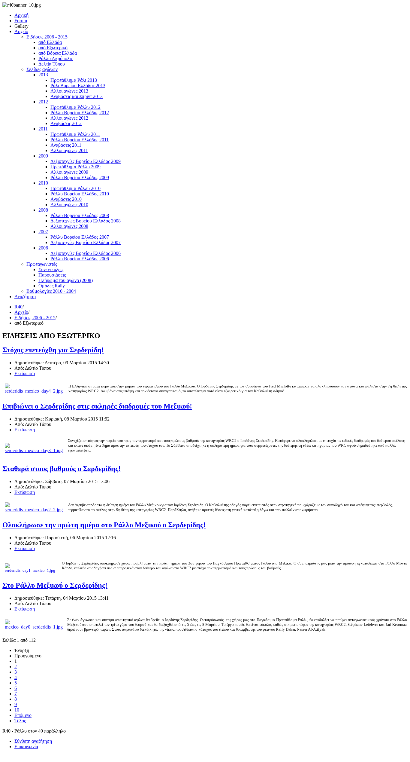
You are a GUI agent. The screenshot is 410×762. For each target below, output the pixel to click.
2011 (43, 128)
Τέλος (20, 720)
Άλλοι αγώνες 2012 (69, 118)
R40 (18, 306)
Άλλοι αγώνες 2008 (69, 226)
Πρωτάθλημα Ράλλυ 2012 (75, 107)
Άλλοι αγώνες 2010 (69, 204)
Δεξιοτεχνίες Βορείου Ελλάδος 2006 (85, 253)
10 (16, 709)
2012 (43, 101)
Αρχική (21, 15)
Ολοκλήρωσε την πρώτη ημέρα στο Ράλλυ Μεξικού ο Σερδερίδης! (104, 525)
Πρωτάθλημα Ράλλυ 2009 (75, 166)
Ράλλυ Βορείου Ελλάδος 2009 (79, 177)
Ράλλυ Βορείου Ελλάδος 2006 (79, 258)
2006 (43, 247)
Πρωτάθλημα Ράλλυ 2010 (75, 188)
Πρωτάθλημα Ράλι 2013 (73, 80)
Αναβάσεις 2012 (66, 123)
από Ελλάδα (50, 42)
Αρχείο (21, 31)
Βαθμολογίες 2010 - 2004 (51, 291)
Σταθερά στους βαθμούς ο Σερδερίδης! (61, 469)
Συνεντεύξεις (50, 269)
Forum (20, 20)
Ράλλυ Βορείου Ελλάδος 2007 (79, 237)
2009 (43, 155)
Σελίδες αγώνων (42, 69)
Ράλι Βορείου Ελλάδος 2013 (77, 85)
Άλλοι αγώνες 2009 (69, 172)
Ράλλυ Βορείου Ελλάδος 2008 (79, 215)
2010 (43, 182)
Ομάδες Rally (51, 285)
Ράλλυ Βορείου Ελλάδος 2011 (79, 139)
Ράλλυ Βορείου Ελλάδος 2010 (79, 193)
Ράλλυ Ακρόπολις (55, 58)
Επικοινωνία (26, 746)
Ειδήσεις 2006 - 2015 (47, 36)
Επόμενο (23, 715)
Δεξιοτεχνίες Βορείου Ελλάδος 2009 (85, 161)
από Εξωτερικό (53, 47)
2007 (43, 231)
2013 (43, 74)
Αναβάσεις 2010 (66, 199)
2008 (43, 210)
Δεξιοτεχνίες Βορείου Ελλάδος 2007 (85, 242)
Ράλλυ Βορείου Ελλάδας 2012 (79, 112)
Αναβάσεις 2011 (65, 145)
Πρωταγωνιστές (41, 264)
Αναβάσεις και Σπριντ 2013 (76, 96)
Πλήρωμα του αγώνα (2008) (65, 280)
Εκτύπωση (24, 373)
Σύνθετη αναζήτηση (33, 741)
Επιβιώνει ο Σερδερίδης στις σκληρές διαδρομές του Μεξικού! (97, 406)
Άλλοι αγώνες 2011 (69, 150)
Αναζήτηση (25, 296)
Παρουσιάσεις (52, 274)
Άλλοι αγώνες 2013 (69, 90)
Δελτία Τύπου (51, 63)
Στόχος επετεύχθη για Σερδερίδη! (53, 350)
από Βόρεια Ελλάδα (57, 53)
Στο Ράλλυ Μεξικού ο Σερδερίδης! (54, 585)
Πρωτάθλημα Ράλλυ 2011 (75, 134)
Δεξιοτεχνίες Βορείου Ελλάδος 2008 (85, 220)
